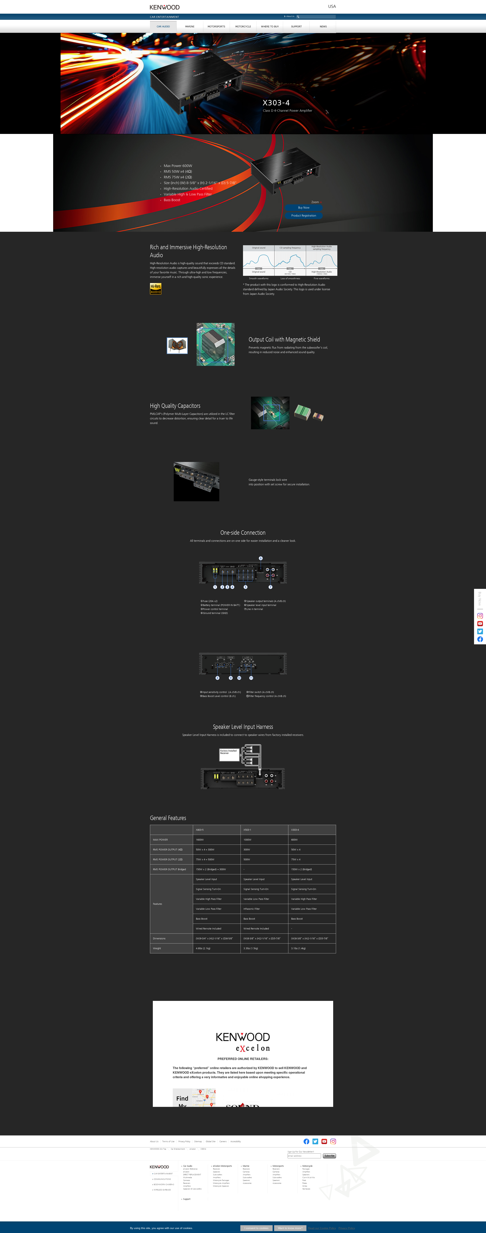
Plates (304, 1183)
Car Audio (187, 1166)
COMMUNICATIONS (162, 1179)
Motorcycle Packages (221, 1180)
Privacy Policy (184, 1141)
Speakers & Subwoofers (192, 1189)
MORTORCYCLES (243, 27)
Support (186, 1199)
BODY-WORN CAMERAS (164, 1184)
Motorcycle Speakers (221, 1186)
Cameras (186, 1180)
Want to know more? (290, 1228)
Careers (222, 1141)
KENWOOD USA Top (158, 1149)
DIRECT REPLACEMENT (192, 1175)
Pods (304, 1180)
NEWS (322, 27)
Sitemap (198, 1141)
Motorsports (278, 1166)
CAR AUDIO (163, 27)
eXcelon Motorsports (222, 1166)
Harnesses (306, 1189)
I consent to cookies (256, 1228)
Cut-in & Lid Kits (308, 1177)
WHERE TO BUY (269, 27)
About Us (290, 16)
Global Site (210, 1141)
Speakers (216, 1172)
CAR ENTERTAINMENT (163, 1173)
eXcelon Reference (190, 1169)
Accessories (247, 1183)
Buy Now (303, 207)
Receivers (186, 1183)
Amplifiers (187, 1186)
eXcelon (193, 1149)
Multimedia (187, 1177)
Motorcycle (307, 1166)
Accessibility (235, 1141)
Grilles (304, 1186)
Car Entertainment (178, 1149)
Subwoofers (217, 1175)
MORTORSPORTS (216, 27)
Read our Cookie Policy (322, 1228)
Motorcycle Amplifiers (221, 1183)
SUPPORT (296, 27)
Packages (306, 1169)
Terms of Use (168, 1141)
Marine (246, 1166)
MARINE (190, 27)
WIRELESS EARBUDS (162, 1190)
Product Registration (303, 215)
